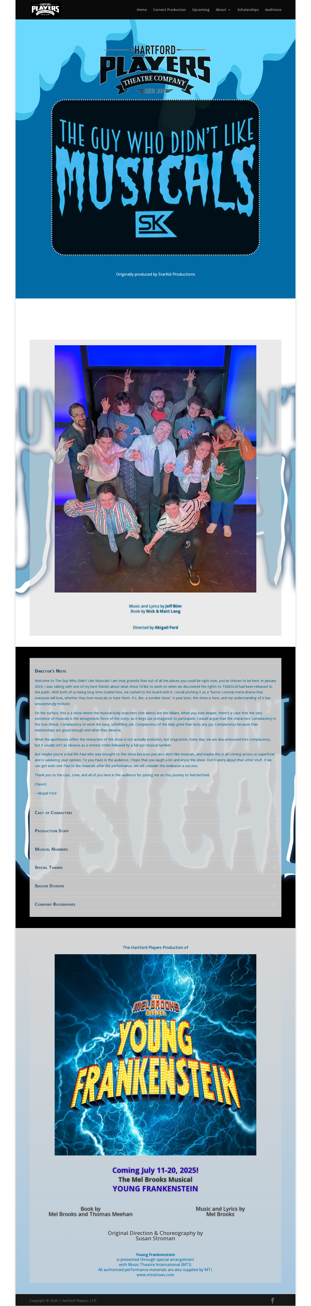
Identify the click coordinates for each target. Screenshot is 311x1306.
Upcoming (200, 10)
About (221, 10)
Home (142, 10)
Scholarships (248, 10)
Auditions (273, 10)
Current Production (169, 10)
